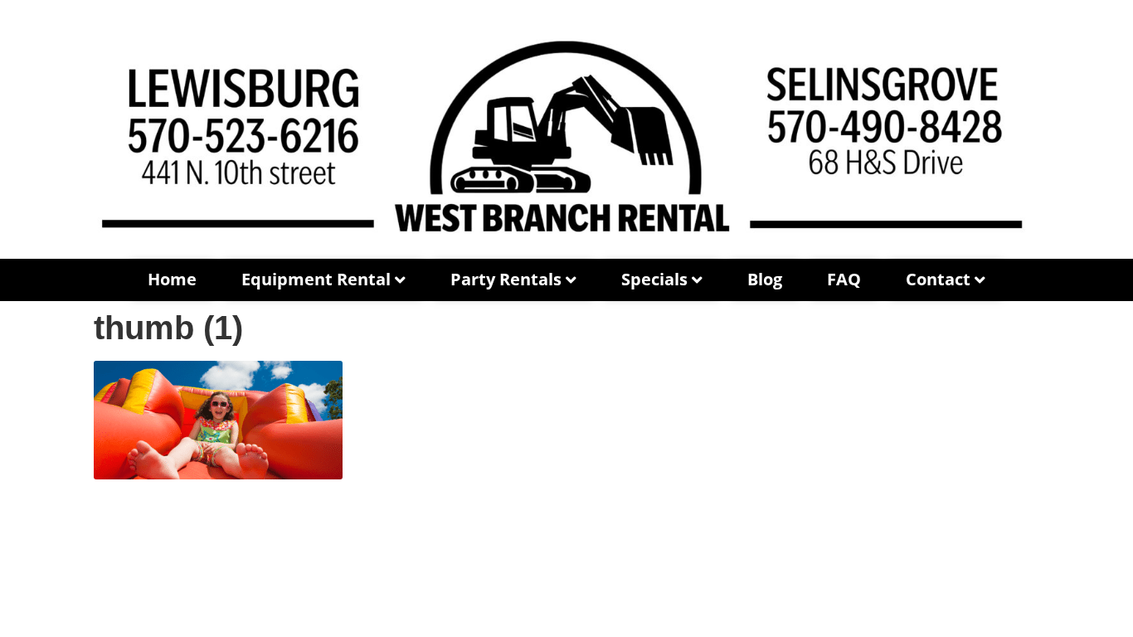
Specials (654, 279)
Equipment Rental (316, 279)
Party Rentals (506, 279)
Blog (764, 279)
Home (172, 279)
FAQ (844, 279)
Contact (938, 279)
